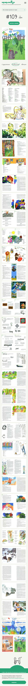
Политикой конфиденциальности (16, 678)
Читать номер (14, 23)
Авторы (23, 64)
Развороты (15, 64)
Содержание (6, 64)
